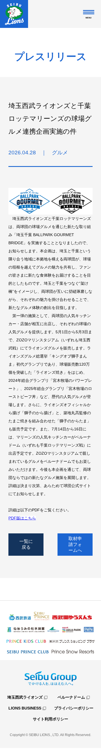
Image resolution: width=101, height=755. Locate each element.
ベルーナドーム (71, 697)
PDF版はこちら (22, 518)
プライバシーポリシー (73, 708)
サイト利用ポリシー (50, 719)
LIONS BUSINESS (24, 708)
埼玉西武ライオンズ (25, 697)
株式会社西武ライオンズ (14, 14)
